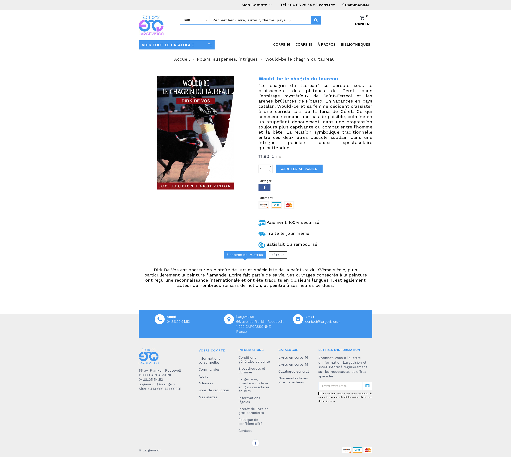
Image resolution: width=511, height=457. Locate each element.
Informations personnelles (209, 360)
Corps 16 (281, 44)
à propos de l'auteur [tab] (245, 255)
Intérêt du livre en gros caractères (254, 411)
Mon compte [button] (257, 5)
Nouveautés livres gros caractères (293, 380)
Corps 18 (304, 44)
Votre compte (212, 350)
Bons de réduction (214, 390)
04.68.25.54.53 (178, 322)
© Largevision (150, 450)
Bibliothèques (355, 44)
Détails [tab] (277, 255)
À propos (327, 44)
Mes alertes (208, 397)
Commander (357, 5)
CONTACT (327, 5)
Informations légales (249, 400)
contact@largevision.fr (322, 322)
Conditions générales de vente (254, 359)
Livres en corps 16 (293, 357)
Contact (245, 431)
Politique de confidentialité (250, 422)
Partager (264, 187)
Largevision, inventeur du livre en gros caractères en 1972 (254, 385)
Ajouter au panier (299, 169)
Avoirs (203, 376)
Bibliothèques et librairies (252, 370)
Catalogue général (293, 371)
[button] (177, 44)
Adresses (206, 383)
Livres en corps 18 (293, 364)
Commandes (209, 369)
